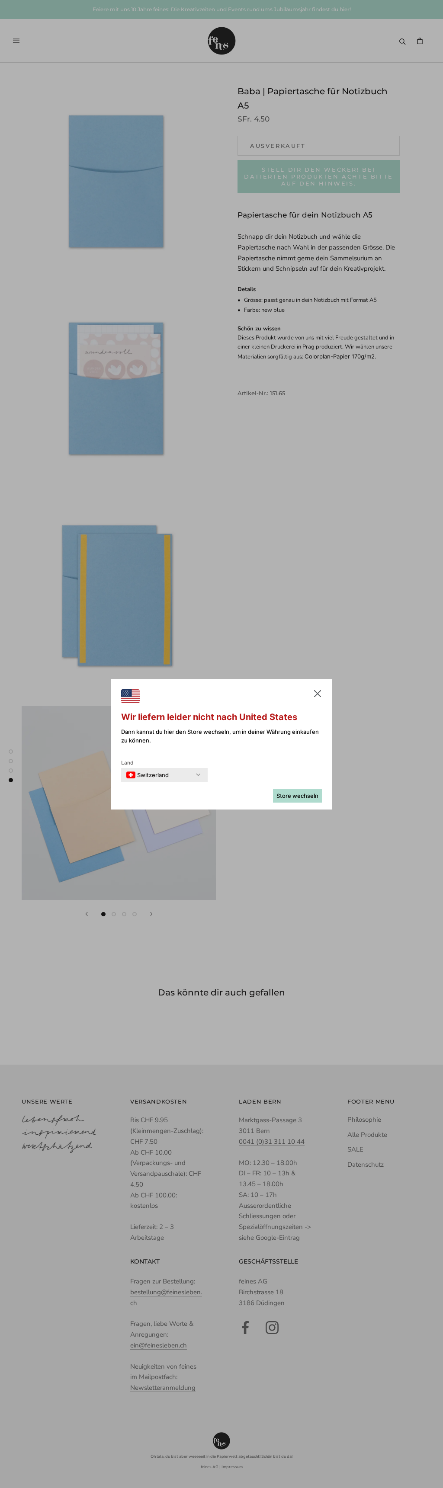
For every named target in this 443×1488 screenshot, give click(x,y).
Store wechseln (297, 795)
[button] (317, 695)
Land (127, 762)
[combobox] (147, 775)
